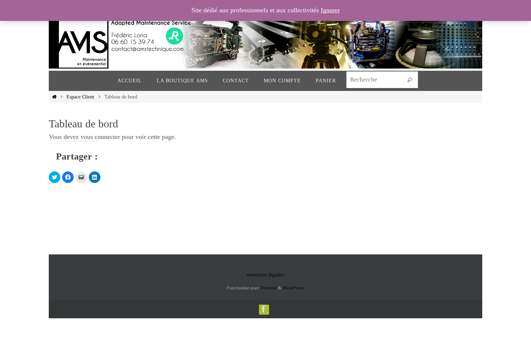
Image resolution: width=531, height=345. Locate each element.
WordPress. (293, 288)
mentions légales (265, 275)
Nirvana (268, 288)
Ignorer (330, 10)
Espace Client (80, 97)
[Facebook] (263, 309)
